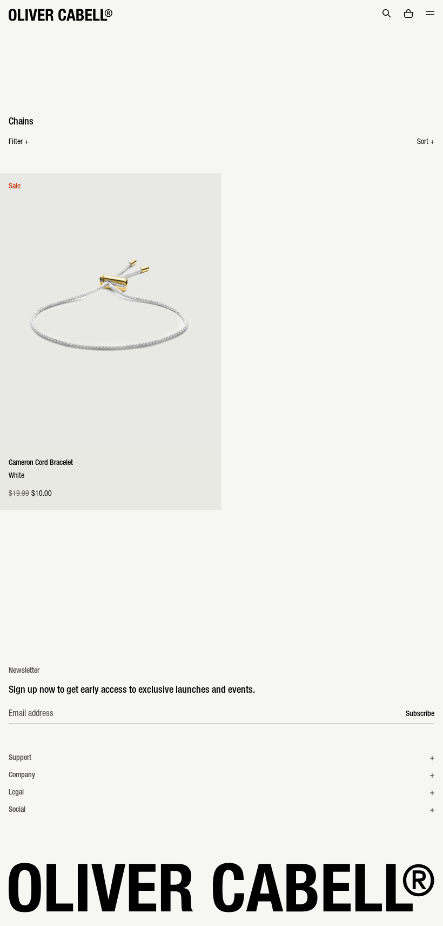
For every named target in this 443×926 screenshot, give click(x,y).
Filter (19, 142)
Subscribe (420, 714)
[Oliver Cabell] (60, 15)
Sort (425, 142)
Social (17, 810)
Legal (16, 793)
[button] (386, 13)
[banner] (221, 15)
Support (20, 758)
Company (22, 775)
